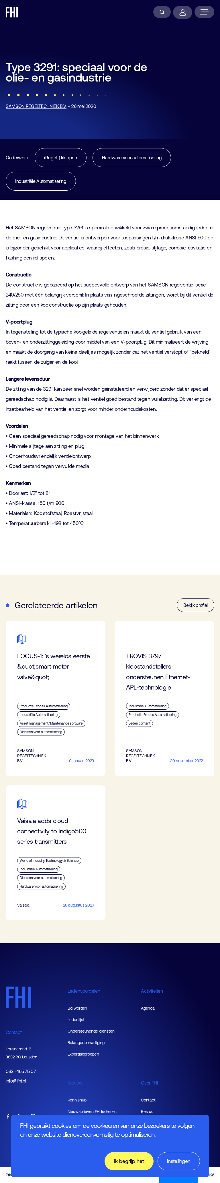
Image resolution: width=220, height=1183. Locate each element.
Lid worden (77, 1008)
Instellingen (178, 1161)
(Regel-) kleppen (60, 157)
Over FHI (149, 1082)
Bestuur (148, 1111)
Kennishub (77, 1100)
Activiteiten (152, 991)
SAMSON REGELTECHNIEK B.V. (36, 106)
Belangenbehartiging (86, 1042)
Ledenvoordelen (84, 991)
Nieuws (75, 1082)
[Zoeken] (162, 12)
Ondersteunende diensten (91, 1031)
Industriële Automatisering (40, 181)
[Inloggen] (182, 12)
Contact (14, 1032)
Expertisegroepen (83, 1054)
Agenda (148, 1008)
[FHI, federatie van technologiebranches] (12, 12)
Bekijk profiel (195, 605)
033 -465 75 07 (21, 1071)
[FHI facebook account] (8, 1117)
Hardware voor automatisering (132, 157)
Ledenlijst (76, 1019)
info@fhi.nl (16, 1081)
